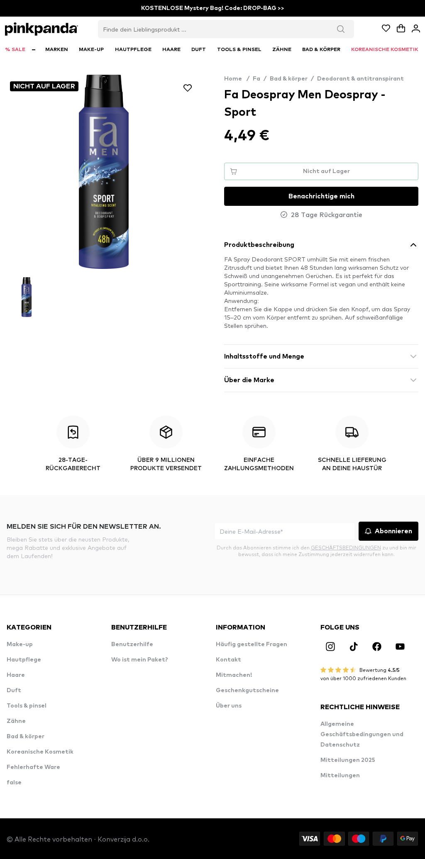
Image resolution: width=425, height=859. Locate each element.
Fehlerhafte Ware (33, 767)
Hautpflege (24, 660)
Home (236, 79)
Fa (256, 79)
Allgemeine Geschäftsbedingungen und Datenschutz (361, 734)
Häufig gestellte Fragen (251, 644)
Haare (16, 675)
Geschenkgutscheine (247, 690)
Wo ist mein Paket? (139, 660)
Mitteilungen (340, 775)
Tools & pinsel (26, 706)
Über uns (229, 706)
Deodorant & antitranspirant (360, 79)
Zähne (16, 721)
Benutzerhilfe (132, 644)
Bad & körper (289, 79)
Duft (14, 690)
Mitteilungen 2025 (347, 760)
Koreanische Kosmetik (40, 752)
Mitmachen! (234, 675)
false (14, 783)
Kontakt (228, 660)
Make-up (20, 644)
